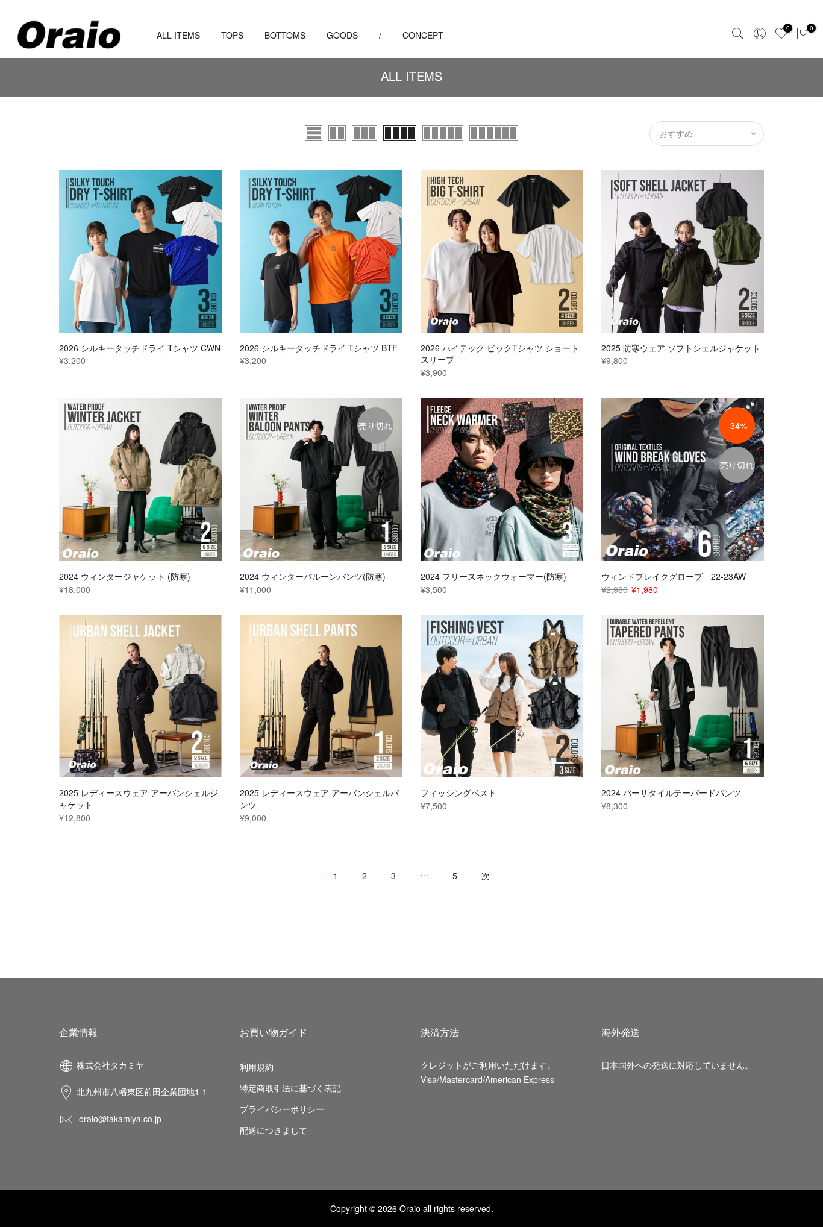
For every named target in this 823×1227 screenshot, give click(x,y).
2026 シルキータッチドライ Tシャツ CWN (140, 348)
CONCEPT (422, 35)
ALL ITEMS (178, 35)
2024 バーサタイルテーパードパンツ (671, 792)
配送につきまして (273, 1130)
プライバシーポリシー (282, 1109)
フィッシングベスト (458, 792)
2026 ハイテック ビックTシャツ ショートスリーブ (500, 354)
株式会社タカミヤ (110, 1065)
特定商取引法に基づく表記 (290, 1088)
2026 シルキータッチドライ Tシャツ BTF (319, 348)
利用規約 (257, 1067)
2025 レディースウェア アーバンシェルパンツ (319, 798)
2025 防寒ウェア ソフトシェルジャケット (680, 348)
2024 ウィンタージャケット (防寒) (124, 576)
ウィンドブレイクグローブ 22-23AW (673, 576)
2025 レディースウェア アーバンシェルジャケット (138, 798)
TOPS (232, 35)
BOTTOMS (284, 35)
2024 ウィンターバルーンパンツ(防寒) (313, 576)
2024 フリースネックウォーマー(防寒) (493, 576)
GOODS (342, 35)
